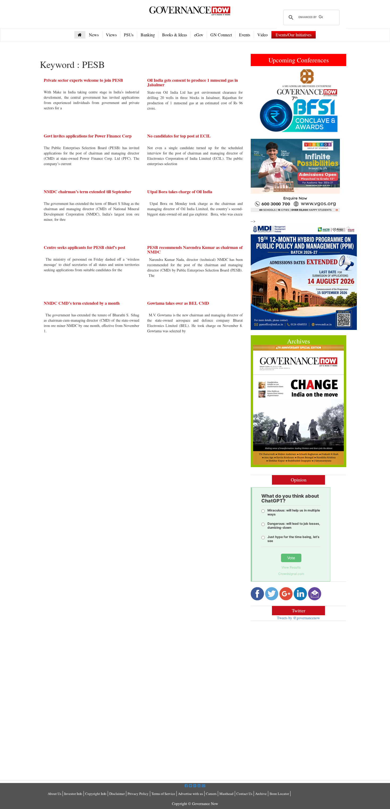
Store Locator (279, 793)
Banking (148, 34)
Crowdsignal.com (291, 574)
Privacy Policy (138, 793)
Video (262, 34)
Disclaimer (117, 793)
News (94, 34)
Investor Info (73, 793)
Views (111, 34)
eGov (198, 34)
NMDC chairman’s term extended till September (87, 191)
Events (244, 34)
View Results (291, 567)
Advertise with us (190, 793)
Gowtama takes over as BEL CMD (178, 303)
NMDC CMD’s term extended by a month (82, 303)
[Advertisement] (295, 663)
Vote (291, 558)
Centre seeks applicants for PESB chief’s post (84, 247)
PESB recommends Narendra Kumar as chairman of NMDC (194, 249)
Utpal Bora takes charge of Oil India (179, 191)
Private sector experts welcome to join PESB (83, 80)
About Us (54, 793)
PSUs (128, 34)
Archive (261, 793)
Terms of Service (163, 793)
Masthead (226, 793)
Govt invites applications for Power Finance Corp (88, 136)
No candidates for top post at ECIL (179, 136)
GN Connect (221, 34)
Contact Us (244, 793)
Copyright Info (95, 793)
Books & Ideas (174, 34)
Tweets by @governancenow (298, 617)
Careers (211, 793)
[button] (258, 100)
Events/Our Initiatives (293, 34)
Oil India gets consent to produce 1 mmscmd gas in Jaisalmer (192, 82)
